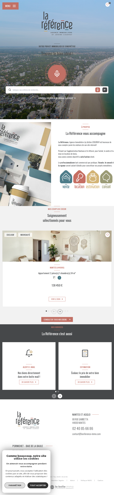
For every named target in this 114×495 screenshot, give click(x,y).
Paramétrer (15, 485)
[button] (60, 311)
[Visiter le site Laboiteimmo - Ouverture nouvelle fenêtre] (62, 487)
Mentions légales (57, 480)
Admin (72, 480)
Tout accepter (38, 485)
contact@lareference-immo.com (86, 434)
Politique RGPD (86, 480)
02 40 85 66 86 (82, 428)
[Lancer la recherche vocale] (57, 73)
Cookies (100, 481)
